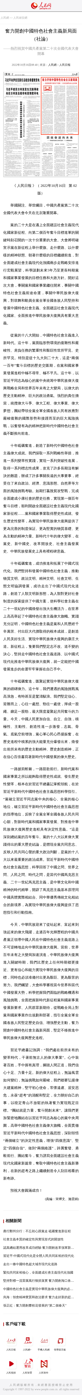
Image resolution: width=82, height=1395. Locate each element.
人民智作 (43, 1372)
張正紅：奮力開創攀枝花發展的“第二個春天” (34, 1305)
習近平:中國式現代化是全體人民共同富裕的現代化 (38, 1255)
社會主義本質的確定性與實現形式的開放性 (33, 1239)
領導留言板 (60, 1349)
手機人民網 (44, 1349)
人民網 (5, 17)
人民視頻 (11, 1372)
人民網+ (27, 1349)
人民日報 (11, 1349)
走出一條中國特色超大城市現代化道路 (30, 1264)
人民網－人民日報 (59, 64)
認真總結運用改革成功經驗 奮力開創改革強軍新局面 (40, 1247)
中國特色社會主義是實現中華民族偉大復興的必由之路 (41, 1289)
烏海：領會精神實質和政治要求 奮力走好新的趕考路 (40, 1297)
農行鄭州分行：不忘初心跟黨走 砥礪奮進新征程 (37, 1231)
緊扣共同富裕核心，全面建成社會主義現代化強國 (38, 1272)
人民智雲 (27, 1372)
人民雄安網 (20, 17)
